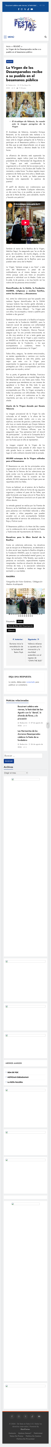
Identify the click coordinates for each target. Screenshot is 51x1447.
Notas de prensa (16, 1436)
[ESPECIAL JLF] (25, 1090)
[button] (25, 601)
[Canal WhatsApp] (25, 962)
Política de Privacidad (25, 1439)
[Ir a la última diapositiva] (8, 601)
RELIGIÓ (9, 61)
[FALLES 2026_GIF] (25, 1035)
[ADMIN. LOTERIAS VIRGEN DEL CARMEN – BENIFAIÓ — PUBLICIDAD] (25, 1007)
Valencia (11, 630)
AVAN (20, 621)
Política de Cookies (33, 1436)
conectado (30, 682)
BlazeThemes (25, 1429)
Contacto (12, 1433)
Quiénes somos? (24, 1433)
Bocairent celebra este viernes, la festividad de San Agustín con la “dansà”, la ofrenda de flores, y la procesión (22, 5)
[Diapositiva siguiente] (43, 601)
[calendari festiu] (25, 1386)
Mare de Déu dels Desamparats (20, 626)
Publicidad (38, 1433)
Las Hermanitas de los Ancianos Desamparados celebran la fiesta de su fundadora (29, 735)
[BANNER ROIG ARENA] (25, 1160)
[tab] (9, 614)
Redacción (12, 85)
